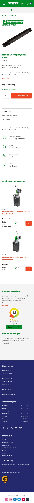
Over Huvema (6, 440)
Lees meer (5, 78)
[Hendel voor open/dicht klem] (17, 37)
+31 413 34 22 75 (7, 373)
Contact (4, 450)
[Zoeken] (28, 3)
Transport (6, 119)
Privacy (4, 453)
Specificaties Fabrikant (11, 115)
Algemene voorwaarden (9, 448)
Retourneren (5, 445)
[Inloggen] (28, 4)
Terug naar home (10, 15)
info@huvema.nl (7, 370)
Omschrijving (7, 111)
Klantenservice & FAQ (8, 442)
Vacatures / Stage (7, 455)
